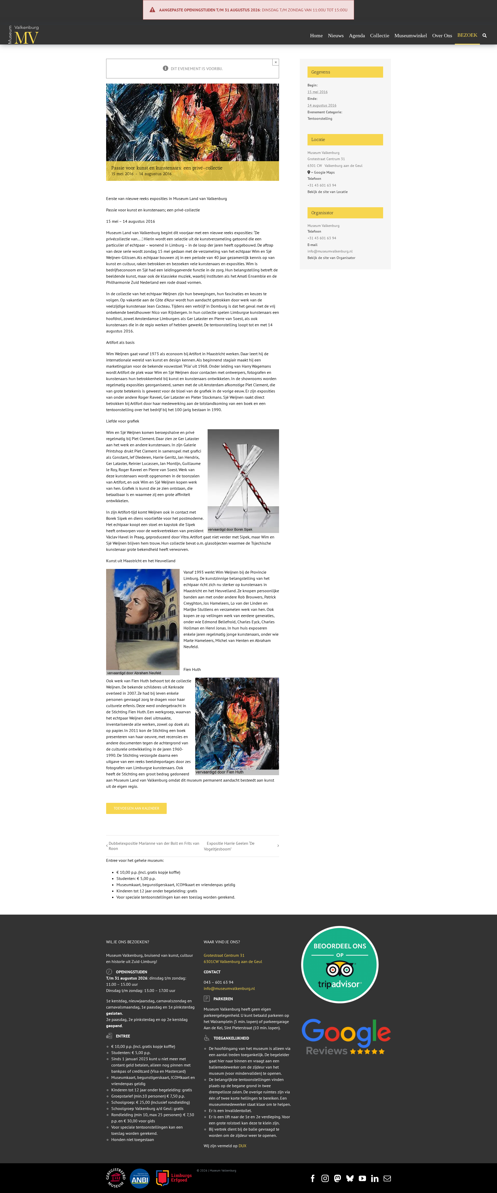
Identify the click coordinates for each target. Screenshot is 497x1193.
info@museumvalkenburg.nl (229, 988)
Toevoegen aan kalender (136, 808)
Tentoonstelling (320, 118)
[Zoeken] (484, 35)
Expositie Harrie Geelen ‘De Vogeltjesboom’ (229, 846)
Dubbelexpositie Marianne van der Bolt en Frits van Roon (154, 846)
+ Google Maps (323, 172)
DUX (242, 1145)
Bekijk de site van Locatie (328, 191)
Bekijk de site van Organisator (331, 257)
